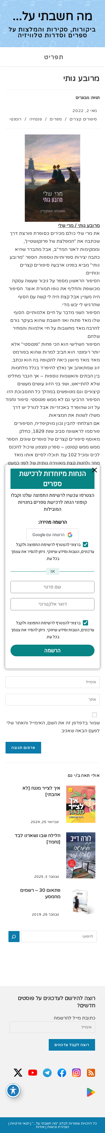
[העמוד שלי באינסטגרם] (76, 1073)
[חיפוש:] (42, 57)
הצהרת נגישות (58, 1127)
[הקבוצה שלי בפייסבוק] (61, 1073)
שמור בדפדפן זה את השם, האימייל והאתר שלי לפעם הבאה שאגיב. (53, 727)
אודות (40, 1127)
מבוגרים (82, 97)
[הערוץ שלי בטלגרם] (47, 1073)
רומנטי (16, 119)
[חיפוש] (14, 936)
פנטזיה (35, 119)
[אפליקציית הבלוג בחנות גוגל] (91, 1093)
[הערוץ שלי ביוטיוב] (32, 1073)
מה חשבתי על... (52, 16)
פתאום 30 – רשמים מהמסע (40, 893)
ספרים (56, 119)
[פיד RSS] (91, 1073)
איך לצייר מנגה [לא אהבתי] (41, 791)
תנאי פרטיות (19, 1123)
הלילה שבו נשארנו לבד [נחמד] (37, 839)
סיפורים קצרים (83, 119)
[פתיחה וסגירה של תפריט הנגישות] (13, 1090)
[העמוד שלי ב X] (18, 1073)
